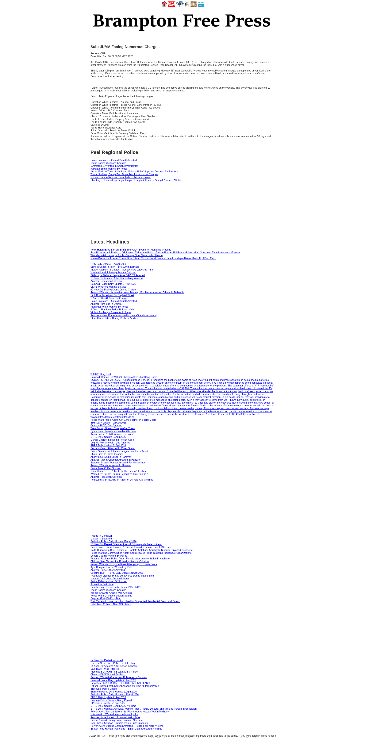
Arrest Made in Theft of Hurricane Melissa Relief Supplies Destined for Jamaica (134, 171)
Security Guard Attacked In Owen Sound (112, 448)
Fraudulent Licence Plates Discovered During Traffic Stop (122, 575)
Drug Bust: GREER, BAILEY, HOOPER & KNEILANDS (120, 683)
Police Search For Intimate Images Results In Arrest (119, 451)
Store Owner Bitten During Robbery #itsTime (114, 318)
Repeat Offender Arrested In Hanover (110, 465)
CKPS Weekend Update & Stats (108, 286)
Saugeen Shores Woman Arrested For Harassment (118, 462)
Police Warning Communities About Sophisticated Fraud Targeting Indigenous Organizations (141, 552)
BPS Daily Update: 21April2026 (107, 703)
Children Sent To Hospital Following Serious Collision (119, 561)
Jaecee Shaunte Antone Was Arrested (111, 592)
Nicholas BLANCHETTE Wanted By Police (114, 671)
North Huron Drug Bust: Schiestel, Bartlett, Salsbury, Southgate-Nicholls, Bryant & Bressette (141, 550)
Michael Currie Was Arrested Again (109, 578)
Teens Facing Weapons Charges (108, 163)
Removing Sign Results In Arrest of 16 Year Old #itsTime (121, 479)
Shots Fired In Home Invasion (106, 454)
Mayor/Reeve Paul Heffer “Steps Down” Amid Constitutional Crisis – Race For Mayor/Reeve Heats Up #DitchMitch (153, 258)
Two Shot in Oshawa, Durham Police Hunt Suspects (119, 723)
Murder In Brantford (101, 538)
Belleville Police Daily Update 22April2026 (113, 541)
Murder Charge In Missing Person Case (112, 439)
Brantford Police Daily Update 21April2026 (113, 691)
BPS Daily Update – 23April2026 (108, 422)
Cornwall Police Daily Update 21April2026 (113, 680)
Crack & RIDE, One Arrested (106, 425)
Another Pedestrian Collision (106, 281)
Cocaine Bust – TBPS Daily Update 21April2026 (116, 572)
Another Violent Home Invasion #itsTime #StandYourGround (123, 315)
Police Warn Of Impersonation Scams (111, 595)
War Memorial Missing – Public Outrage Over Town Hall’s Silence (126, 255)
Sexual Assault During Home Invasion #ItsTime (116, 720)
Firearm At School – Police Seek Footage (113, 663)
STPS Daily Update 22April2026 (108, 436)
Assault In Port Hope (101, 584)
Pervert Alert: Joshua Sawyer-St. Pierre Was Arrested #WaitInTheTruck (129, 711)
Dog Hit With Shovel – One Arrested (110, 442)
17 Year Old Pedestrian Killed (106, 660)
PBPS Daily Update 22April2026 (108, 445)
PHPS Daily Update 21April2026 (108, 697)
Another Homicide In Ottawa (105, 303)
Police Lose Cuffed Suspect (105, 468)
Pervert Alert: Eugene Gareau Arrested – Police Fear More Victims (126, 725)
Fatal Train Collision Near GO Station (110, 604)
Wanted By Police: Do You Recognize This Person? (119, 474)
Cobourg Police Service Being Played (111, 700)
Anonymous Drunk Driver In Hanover (110, 456)
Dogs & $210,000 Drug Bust (105, 598)
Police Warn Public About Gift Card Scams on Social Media (123, 419)
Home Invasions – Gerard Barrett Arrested (113, 160)
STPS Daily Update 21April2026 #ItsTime (113, 705)
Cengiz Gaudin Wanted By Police (108, 555)
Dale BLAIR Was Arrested (104, 668)
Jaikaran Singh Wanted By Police (108, 168)
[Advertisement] (182, 346)
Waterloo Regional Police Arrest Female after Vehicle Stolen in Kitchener (130, 558)
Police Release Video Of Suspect (108, 581)
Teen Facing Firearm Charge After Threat (112, 428)
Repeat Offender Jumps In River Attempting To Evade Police (123, 564)
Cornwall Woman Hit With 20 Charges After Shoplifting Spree (123, 377)
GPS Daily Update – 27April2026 (108, 264)
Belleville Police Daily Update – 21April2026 (114, 694)
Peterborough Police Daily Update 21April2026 (115, 587)
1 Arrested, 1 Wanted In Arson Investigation (114, 165)
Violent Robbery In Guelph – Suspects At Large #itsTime (121, 269)
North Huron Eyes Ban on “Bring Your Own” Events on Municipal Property (130, 249)
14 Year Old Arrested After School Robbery (113, 666)
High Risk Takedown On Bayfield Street (112, 295)
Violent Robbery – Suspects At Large (110, 312)
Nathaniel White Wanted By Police (109, 306)
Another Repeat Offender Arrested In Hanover (115, 459)
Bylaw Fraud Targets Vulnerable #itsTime (113, 431)
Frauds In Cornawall (101, 535)
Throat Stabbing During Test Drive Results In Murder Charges (124, 174)
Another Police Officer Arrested (107, 570)
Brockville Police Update (103, 688)
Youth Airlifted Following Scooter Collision (113, 272)
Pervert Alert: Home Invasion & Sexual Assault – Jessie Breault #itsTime (130, 547)
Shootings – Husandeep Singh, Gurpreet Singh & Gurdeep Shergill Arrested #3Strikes (137, 180)
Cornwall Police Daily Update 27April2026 (113, 283)
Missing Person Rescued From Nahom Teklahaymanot (120, 177)
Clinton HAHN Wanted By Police (108, 674)
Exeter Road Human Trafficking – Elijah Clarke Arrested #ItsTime (126, 728)
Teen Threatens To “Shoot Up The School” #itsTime (118, 471)
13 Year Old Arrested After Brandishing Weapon (116, 278)
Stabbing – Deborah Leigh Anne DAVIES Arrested (117, 275)
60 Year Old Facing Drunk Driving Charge (113, 289)
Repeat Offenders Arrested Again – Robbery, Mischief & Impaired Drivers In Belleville (137, 292)
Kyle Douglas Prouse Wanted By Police (112, 567)
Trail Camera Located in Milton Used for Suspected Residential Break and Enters (135, 601)
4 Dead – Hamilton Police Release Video (112, 309)
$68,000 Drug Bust (100, 374)
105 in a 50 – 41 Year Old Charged (109, 298)
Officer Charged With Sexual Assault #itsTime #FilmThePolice (124, 686)
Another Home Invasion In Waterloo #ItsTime (115, 717)
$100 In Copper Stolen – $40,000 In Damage (114, 266)
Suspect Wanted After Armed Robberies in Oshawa (118, 677)
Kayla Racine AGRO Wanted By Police (111, 434)
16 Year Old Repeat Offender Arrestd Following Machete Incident (126, 544)
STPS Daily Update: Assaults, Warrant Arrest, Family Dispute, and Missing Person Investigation (143, 708)
